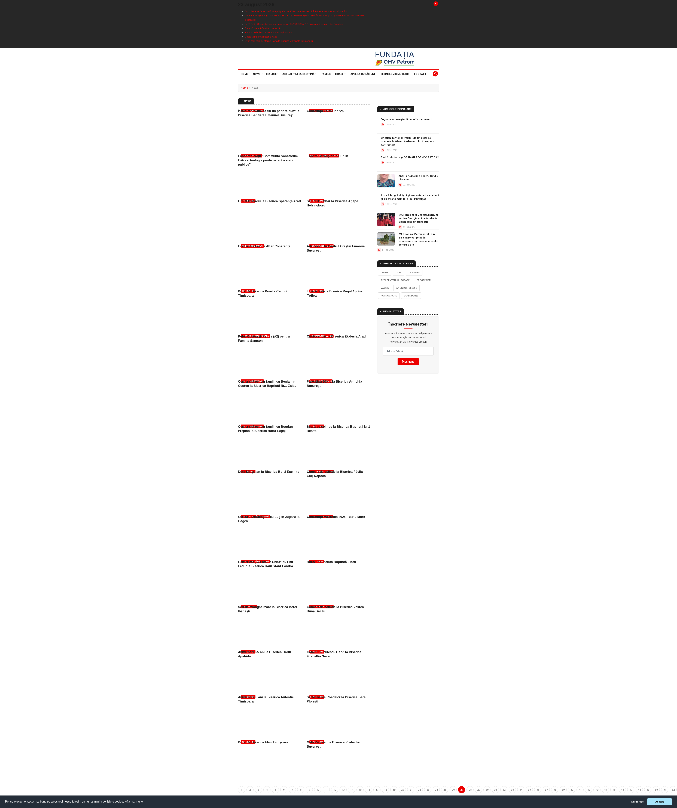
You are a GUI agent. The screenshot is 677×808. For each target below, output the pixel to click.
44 (605, 789)
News (257, 74)
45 (614, 789)
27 (461, 789)
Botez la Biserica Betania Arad (261, 36)
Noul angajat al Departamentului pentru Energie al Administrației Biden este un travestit (418, 218)
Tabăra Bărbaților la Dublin (327, 156)
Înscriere (408, 361)
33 (512, 789)
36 (537, 789)
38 (554, 789)
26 (453, 789)
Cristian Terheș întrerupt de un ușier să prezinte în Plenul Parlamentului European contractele (407, 141)
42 (588, 789)
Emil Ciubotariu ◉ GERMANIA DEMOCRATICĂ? (410, 157)
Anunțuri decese (406, 287)
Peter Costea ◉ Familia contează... (263, 28)
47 (631, 789)
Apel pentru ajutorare (395, 280)
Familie (326, 74)
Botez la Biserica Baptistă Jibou (331, 562)
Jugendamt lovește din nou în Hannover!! (406, 119)
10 (317, 789)
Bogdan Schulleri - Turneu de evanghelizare (268, 32)
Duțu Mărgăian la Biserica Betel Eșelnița (268, 471)
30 (487, 789)
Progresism (424, 280)
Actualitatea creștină (298, 74)
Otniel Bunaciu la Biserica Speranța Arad (269, 201)
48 (639, 789)
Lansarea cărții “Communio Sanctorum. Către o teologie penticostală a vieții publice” (268, 160)
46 (622, 789)
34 (521, 789)
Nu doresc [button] (637, 801)
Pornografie (389, 295)
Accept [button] (659, 801)
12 (334, 789)
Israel (339, 74)
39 (563, 789)
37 (546, 789)
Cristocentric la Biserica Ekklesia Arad (336, 336)
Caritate (414, 272)
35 (529, 789)
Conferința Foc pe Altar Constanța (264, 246)
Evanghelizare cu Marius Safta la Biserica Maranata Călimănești (279, 40)
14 (351, 789)
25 (444, 789)
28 (470, 789)
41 (580, 789)
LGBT (398, 272)
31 (495, 789)
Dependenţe (411, 295)
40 (571, 789)
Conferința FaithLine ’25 (325, 111)
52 (673, 789)
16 (368, 789)
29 (478, 789)
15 (360, 789)
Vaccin (385, 287)
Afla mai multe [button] (134, 801)
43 (597, 789)
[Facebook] (436, 3)
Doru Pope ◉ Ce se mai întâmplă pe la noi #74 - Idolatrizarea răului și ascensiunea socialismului (296, 11)
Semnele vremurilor (395, 74)
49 (647, 789)
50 (656, 789)
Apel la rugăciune (363, 74)
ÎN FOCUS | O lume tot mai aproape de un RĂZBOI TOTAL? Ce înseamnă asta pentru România (294, 24)
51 (664, 789)
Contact (420, 74)
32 (504, 789)
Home (244, 74)
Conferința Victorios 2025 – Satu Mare (336, 517)
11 (326, 789)
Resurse (271, 74)
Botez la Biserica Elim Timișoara (263, 742)
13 (343, 789)
